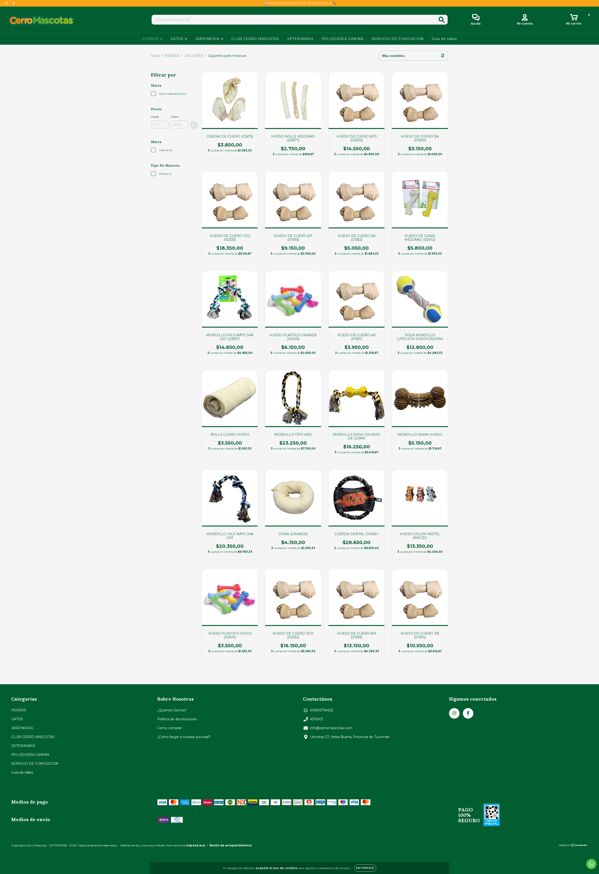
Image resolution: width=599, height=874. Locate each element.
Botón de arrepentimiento (231, 845)
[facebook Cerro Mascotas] (14, 3)
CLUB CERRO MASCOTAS (255, 39)
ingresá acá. (195, 845)
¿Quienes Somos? (172, 710)
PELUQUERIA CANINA (342, 39)
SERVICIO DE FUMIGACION (398, 39)
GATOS (178, 39)
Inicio (155, 56)
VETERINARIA (300, 39)
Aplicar (194, 124)
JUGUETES (194, 56)
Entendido (365, 868)
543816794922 (321, 710)
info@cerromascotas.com (331, 728)
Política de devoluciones (177, 719)
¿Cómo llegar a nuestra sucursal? (184, 737)
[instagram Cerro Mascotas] (7, 3)
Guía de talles (444, 39)
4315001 (316, 719)
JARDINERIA (208, 39)
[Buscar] (441, 19)
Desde (155, 116)
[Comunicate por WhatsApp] (591, 864)
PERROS (151, 39)
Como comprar (169, 728)
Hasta (175, 116)
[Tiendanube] (573, 846)
